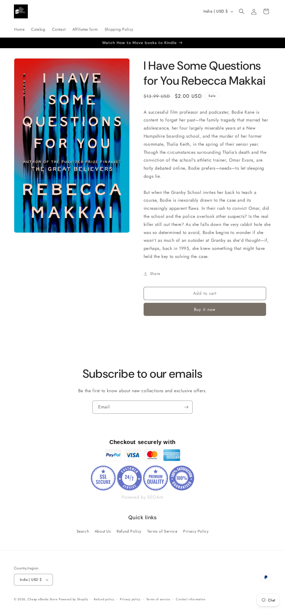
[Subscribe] (186, 407)
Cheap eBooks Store (43, 599)
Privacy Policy (195, 531)
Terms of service (158, 599)
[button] (241, 11)
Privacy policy (130, 599)
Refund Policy (129, 531)
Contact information (190, 599)
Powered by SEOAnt (142, 497)
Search (83, 531)
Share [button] (155, 273)
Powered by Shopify (73, 599)
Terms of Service (162, 531)
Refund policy (104, 599)
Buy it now (204, 309)
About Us (103, 531)
